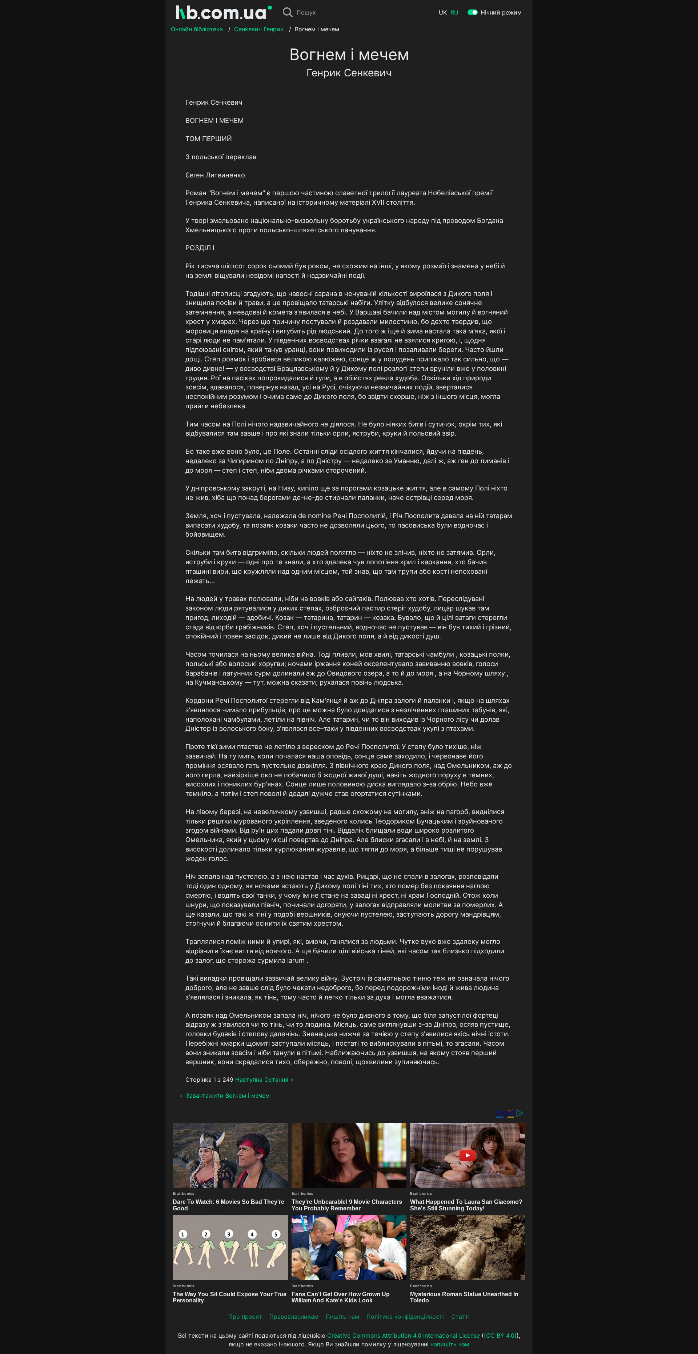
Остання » (278, 1079)
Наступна (248, 1079)
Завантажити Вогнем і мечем (228, 1095)
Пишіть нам (342, 1316)
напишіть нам (449, 1344)
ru (454, 12)
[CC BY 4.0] (500, 1335)
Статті (460, 1316)
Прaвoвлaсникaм (293, 1316)
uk (443, 12)
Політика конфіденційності (405, 1316)
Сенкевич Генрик (259, 29)
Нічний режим (501, 12)
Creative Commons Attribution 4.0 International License (403, 1335)
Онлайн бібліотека (197, 29)
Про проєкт (245, 1316)
